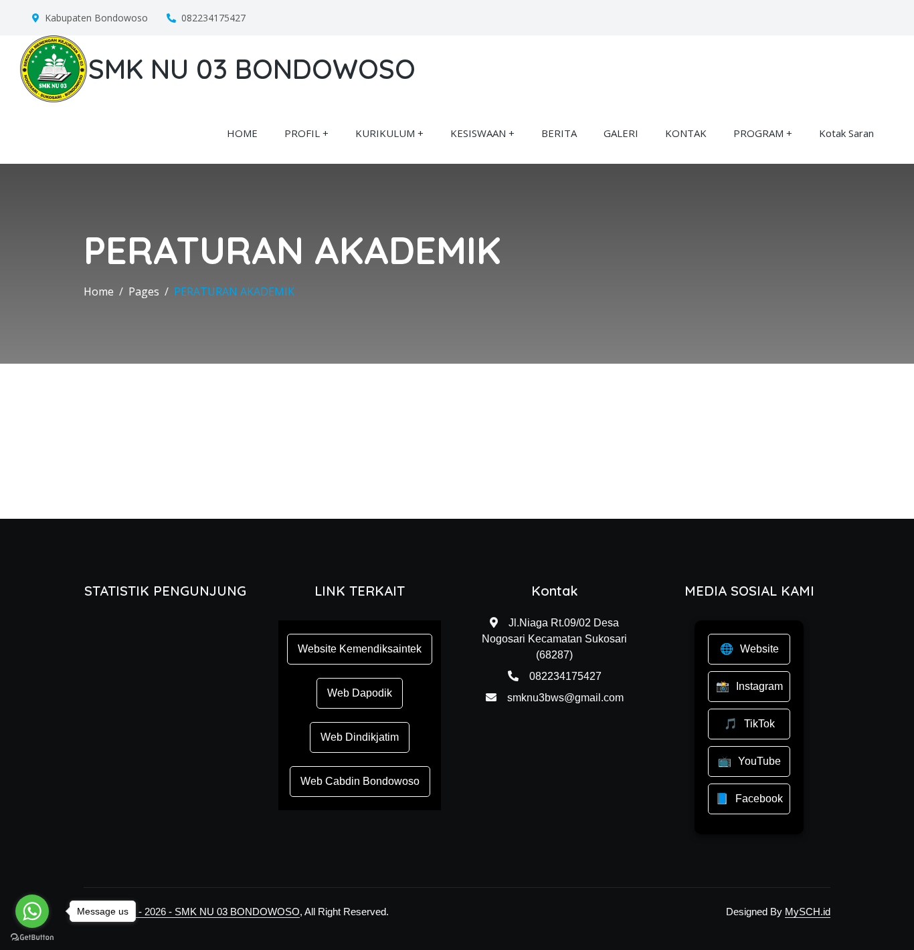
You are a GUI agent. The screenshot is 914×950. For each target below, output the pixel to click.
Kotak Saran (846, 133)
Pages (143, 291)
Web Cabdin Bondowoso (360, 781)
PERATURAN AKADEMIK (234, 291)
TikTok (759, 723)
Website (759, 649)
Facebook (759, 798)
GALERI (621, 133)
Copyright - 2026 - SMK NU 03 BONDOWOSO (197, 911)
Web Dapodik (359, 693)
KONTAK (686, 133)
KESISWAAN (478, 133)
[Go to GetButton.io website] (32, 937)
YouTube (759, 761)
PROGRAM (758, 133)
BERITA (559, 133)
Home (99, 291)
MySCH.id (807, 911)
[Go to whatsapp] (32, 911)
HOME (242, 133)
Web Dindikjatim (360, 737)
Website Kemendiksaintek (360, 649)
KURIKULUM (385, 133)
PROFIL (302, 133)
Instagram (759, 686)
